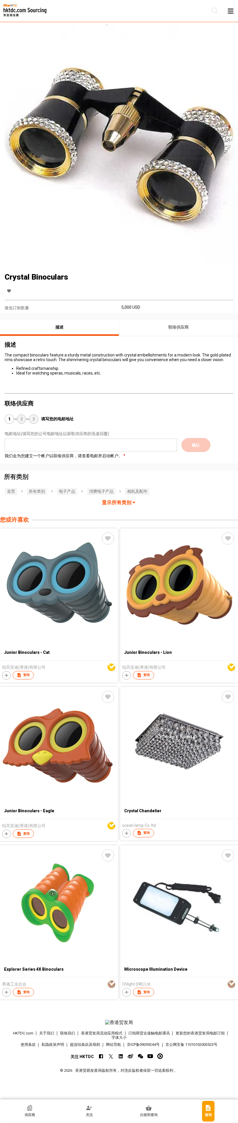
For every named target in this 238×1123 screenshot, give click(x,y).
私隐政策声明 (53, 1044)
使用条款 (28, 1044)
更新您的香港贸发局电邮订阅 (200, 1033)
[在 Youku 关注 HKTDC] (160, 1056)
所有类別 (37, 491)
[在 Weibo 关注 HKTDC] (130, 1056)
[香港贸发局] (119, 1022)
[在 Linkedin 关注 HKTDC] (120, 1056)
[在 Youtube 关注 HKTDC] (150, 1056)
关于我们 (46, 1033)
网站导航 (113, 1044)
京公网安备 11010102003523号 (191, 1044)
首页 (11, 491)
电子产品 (67, 491)
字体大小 (119, 1037)
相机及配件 (137, 491)
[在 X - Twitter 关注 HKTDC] (110, 1056)
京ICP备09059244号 (143, 1044)
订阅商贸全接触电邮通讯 (149, 1033)
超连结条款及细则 (85, 1044)
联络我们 (67, 1033)
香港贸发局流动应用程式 (101, 1033)
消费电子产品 (101, 491)
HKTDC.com (23, 1033)
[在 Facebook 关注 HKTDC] (101, 1056)
